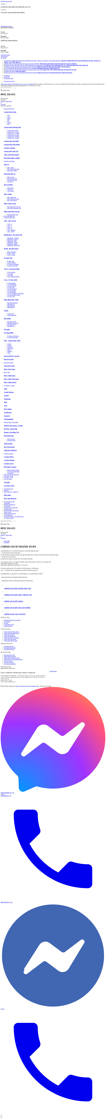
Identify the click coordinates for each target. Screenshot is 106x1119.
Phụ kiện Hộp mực (12, 180)
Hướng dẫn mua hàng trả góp (11, 658)
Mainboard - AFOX (12, 242)
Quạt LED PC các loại (11, 356)
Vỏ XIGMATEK (11, 284)
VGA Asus (10, 273)
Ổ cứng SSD (8, 258)
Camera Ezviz (8, 463)
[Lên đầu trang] (1, 1117)
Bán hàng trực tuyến (6, 26)
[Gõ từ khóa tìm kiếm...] (1, 89)
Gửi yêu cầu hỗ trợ (9, 662)
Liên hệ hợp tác (8, 626)
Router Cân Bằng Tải (11, 432)
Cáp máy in (10, 181)
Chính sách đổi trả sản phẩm (11, 637)
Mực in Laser (10, 177)
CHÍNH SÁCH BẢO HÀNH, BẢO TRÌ (17, 588)
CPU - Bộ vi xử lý (10, 221)
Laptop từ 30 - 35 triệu (13, 138)
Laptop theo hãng (10, 112)
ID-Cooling (8, 409)
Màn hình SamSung (12, 303)
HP (8, 121)
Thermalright (8, 419)
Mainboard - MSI (11, 241)
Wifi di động (8, 443)
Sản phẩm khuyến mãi (10, 648)
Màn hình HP (10, 307)
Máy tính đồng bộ (10, 498)
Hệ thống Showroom (6, 1)
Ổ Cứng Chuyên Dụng (13, 471)
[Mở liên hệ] (1, 1116)
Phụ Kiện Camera (10, 467)
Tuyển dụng (7, 621)
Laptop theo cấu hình (11, 141)
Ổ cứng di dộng (11, 262)
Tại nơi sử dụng (10, 514)
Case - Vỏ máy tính (10, 280)
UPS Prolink (10, 191)
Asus (8, 116)
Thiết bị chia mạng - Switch (13, 425)
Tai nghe (7, 329)
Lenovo (9, 122)
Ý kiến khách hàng (9, 624)
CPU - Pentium (11, 230)
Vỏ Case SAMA (11, 290)
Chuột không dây (11, 315)
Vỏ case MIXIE (11, 292)
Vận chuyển (9, 505)
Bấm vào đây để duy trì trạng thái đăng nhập (27, 686)
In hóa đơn (7, 77)
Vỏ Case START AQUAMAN (15, 293)
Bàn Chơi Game (9, 369)
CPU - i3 (9, 224)
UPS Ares (10, 189)
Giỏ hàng (3, 103)
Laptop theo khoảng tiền (12, 127)
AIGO (9, 350)
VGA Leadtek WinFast (13, 276)
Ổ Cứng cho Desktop (13, 264)
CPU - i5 (9, 225)
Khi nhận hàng (11, 508)
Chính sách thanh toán (10, 636)
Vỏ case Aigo (10, 287)
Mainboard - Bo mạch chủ (13, 235)
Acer (8, 115)
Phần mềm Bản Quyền (12, 211)
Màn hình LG (10, 304)
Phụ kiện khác (9, 436)
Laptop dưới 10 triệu (12, 130)
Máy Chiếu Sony (11, 197)
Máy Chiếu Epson (12, 200)
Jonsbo (6, 395)
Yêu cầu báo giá (8, 661)
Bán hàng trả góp (5, 55)
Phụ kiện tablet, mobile (12, 158)
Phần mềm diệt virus (12, 214)
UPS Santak (10, 188)
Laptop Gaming (9, 148)
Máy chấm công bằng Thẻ (14, 208)
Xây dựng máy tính (9, 81)
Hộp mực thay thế (12, 178)
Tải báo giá (7, 75)
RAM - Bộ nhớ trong (11, 249)
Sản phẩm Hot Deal (9, 649)
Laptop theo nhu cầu (11, 151)
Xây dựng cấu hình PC (10, 664)
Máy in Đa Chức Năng (13, 169)
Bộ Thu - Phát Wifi (10, 429)
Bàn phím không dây (12, 323)
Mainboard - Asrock (12, 239)
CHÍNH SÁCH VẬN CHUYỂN (15, 614)
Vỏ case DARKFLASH (13, 295)
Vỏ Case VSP (11, 296)
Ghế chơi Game (9, 366)
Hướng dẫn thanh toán (10, 656)
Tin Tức (6, 623)
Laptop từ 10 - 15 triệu (13, 132)
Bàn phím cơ (10, 326)
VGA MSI (10, 275)
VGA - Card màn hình (11, 269)
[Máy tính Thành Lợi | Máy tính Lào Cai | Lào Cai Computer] (17, 84)
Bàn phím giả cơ (11, 324)
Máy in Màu (10, 167)
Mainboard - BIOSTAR (13, 245)
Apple (9, 118)
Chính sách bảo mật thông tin (11, 633)
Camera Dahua (9, 460)
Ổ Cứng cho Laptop (12, 265)
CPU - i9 (9, 228)
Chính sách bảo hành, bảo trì (11, 631)
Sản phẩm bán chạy (9, 646)
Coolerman (8, 412)
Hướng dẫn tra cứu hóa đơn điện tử (13, 659)
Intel (5, 389)
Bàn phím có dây (11, 321)
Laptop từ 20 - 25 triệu (13, 135)
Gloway (9, 344)
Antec (8, 353)
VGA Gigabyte (11, 272)
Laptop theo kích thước (12, 144)
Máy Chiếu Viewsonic (13, 199)
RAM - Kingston (11, 252)
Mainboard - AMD (12, 244)
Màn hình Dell (11, 306)
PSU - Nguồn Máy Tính (12, 341)
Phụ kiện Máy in (9, 174)
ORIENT (9, 351)
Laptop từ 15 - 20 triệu (13, 133)
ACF (5, 406)
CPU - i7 (9, 227)
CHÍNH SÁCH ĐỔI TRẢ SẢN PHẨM (17, 608)
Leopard (7, 416)
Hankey (9, 345)
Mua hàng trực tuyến (9, 655)
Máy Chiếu (8, 194)
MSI (8, 124)
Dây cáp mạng (11, 439)
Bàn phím (7, 318)
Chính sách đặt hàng (9, 634)
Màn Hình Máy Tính (11, 300)
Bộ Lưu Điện (8, 185)
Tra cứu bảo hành (8, 78)
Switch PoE (10, 473)
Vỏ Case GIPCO (11, 286)
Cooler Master (9, 392)
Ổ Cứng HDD (8, 333)
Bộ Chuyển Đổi (9, 447)
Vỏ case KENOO (12, 289)
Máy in (6, 164)
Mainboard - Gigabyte (13, 238)
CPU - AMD (10, 231)
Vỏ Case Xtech (11, 283)
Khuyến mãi (4, 56)
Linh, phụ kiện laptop (11, 155)
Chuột (6, 310)
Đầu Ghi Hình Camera (13, 470)
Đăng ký (3, 101)
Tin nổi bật (3, 58)
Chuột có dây (10, 314)
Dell (8, 119)
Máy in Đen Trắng (12, 170)
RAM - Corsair (11, 255)
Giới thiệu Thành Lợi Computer (12, 620)
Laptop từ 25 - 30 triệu (13, 136)
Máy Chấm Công (10, 203)
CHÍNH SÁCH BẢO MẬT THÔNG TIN (18, 595)
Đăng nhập (9, 101)
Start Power (10, 348)
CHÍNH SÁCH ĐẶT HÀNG (13, 601)
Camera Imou (8, 457)
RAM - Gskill (11, 253)
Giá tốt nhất (9, 502)
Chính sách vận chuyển (10, 639)
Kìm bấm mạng (11, 440)
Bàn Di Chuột (8, 359)
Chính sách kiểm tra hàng (10, 640)
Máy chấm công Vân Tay (14, 206)
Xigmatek (9, 347)
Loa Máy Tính (9, 486)
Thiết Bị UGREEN (10, 450)
